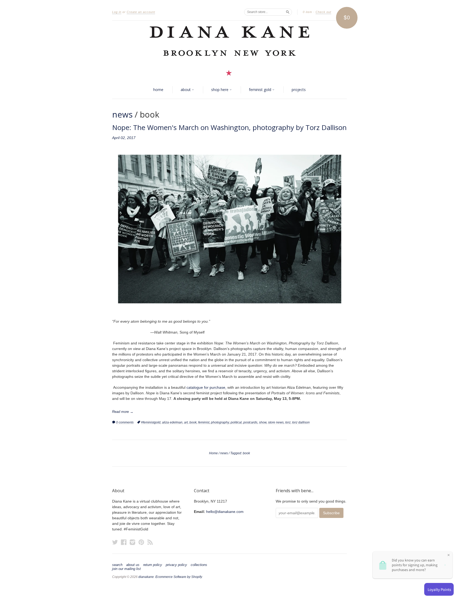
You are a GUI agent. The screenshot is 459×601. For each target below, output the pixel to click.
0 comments (125, 422)
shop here (220, 89)
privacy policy (176, 565)
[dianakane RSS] (150, 542)
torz (288, 422)
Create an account (141, 12)
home (158, 89)
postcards (250, 422)
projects (299, 89)
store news (276, 422)
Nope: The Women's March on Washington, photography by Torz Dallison (229, 127)
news (122, 114)
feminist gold (260, 89)
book (193, 422)
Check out (323, 12)
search (117, 565)
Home (213, 453)
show (262, 422)
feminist (203, 422)
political (236, 422)
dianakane (146, 577)
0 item (307, 12)
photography (220, 422)
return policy (152, 565)
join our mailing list (126, 569)
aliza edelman (172, 422)
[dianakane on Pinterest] (141, 542)
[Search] (287, 12)
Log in (116, 12)
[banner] (229, 51)
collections (199, 565)
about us (132, 565)
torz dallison (301, 422)
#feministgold (150, 422)
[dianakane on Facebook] (124, 542)
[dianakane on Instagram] (132, 542)
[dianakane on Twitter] (115, 542)
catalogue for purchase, (206, 387)
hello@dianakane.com (225, 511)
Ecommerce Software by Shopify (178, 577)
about (186, 89)
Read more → (122, 412)
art (186, 422)
